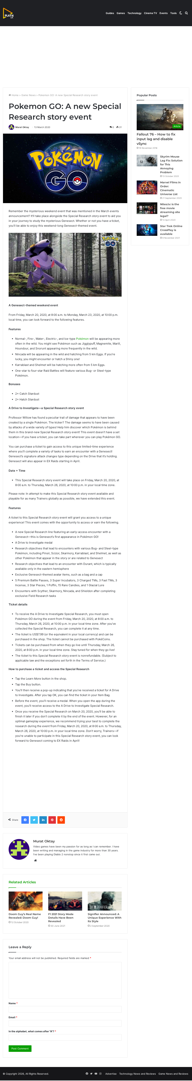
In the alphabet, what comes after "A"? (32, 1031)
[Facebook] (25, 820)
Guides (110, 13)
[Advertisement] (96, 56)
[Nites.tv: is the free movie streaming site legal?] (147, 208)
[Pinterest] (52, 820)
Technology (134, 13)
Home (15, 95)
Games (121, 13)
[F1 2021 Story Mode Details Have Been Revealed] (65, 901)
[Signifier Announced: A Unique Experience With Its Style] (105, 901)
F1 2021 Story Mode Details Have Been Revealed (61, 917)
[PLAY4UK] (11, 13)
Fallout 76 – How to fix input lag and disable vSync (156, 139)
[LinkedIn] (43, 820)
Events (164, 13)
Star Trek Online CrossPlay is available (171, 230)
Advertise (111, 1073)
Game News (28, 95)
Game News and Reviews (173, 1073)
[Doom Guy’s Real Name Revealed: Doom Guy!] (26, 901)
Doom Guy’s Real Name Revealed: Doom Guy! (25, 915)
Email (13, 1017)
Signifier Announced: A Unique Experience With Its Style (105, 917)
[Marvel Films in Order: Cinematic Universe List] (147, 187)
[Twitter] (34, 820)
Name (13, 1003)
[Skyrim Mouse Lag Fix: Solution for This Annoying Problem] (147, 160)
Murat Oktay (22, 127)
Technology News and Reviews (137, 1073)
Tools (173, 13)
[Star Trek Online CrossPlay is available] (147, 230)
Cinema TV (150, 13)
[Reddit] (61, 820)
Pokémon (82, 338)
